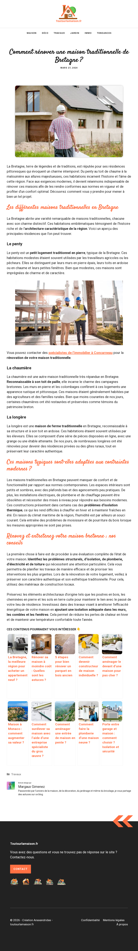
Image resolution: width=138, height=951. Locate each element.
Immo (88, 33)
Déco (45, 33)
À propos (122, 924)
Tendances (104, 33)
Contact (20, 869)
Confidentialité (90, 920)
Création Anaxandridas (36, 920)
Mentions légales (114, 920)
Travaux (59, 33)
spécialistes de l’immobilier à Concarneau (80, 353)
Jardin (74, 33)
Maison (32, 33)
